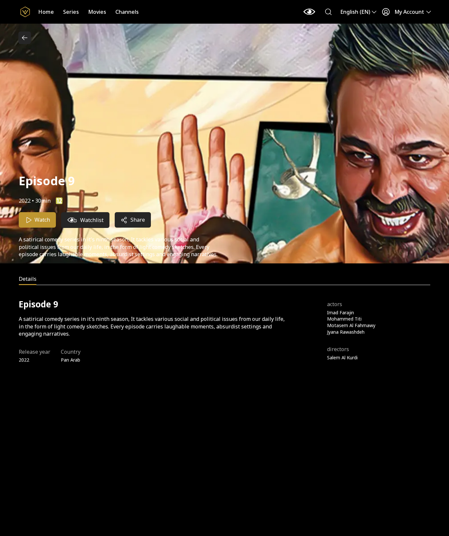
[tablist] (224, 280)
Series (71, 11)
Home (46, 11)
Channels (127, 11)
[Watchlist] (309, 12)
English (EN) (355, 11)
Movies (97, 11)
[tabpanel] (224, 331)
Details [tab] (27, 278)
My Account (409, 11)
